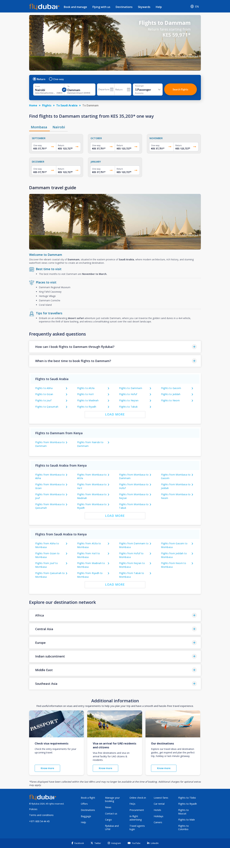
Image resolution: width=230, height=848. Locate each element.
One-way (58, 79)
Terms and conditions (41, 815)
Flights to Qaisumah (46, 406)
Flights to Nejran (128, 400)
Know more (47, 768)
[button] (115, 347)
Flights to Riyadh (86, 406)
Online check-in (137, 797)
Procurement (136, 810)
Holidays (158, 816)
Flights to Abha (44, 388)
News (108, 807)
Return (41, 79)
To (68, 86)
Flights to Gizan (44, 394)
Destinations (124, 7)
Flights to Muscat (183, 811)
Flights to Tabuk (128, 406)
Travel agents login (137, 827)
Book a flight (88, 797)
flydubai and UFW (112, 827)
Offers (84, 803)
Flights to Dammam (130, 388)
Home (33, 105)
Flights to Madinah (87, 400)
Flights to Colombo (183, 827)
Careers (158, 822)
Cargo (108, 819)
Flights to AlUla (85, 388)
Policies (33, 809)
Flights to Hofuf (128, 394)
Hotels (157, 810)
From (37, 86)
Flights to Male (186, 819)
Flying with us (101, 7)
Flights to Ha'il (85, 394)
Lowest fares (161, 797)
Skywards (144, 7)
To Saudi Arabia (66, 105)
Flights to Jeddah (170, 394)
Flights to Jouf (43, 400)
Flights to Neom (170, 400)
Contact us (111, 813)
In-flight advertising (135, 818)
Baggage (86, 816)
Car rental (159, 803)
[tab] (39, 127)
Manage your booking (112, 799)
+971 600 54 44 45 (39, 821)
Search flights (180, 89)
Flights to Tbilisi (187, 797)
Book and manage (75, 7)
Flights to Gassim (171, 388)
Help (159, 7)
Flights (46, 105)
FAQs (132, 803)
